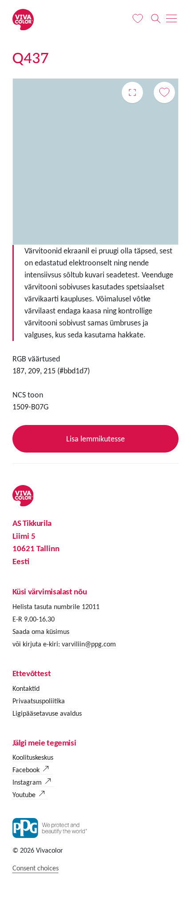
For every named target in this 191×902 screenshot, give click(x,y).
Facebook (26, 770)
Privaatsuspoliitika (38, 701)
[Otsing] (156, 18)
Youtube (24, 794)
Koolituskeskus (32, 757)
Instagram (27, 782)
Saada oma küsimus (40, 631)
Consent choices (35, 868)
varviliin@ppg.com (88, 644)
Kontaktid (26, 688)
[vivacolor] (23, 19)
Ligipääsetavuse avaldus (47, 713)
